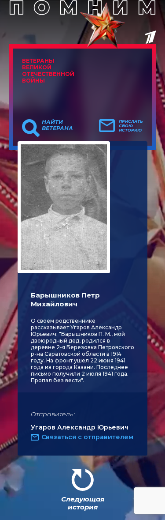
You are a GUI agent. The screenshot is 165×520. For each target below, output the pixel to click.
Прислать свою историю (131, 125)
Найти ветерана (57, 125)
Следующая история (82, 503)
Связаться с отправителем (87, 437)
